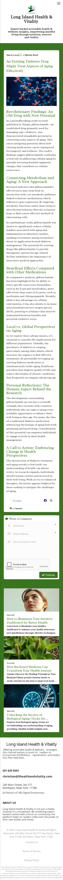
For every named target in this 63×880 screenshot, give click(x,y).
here (60, 877)
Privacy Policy (31, 860)
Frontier (17, 500)
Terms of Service (32, 851)
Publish (50, 575)
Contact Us (31, 842)
